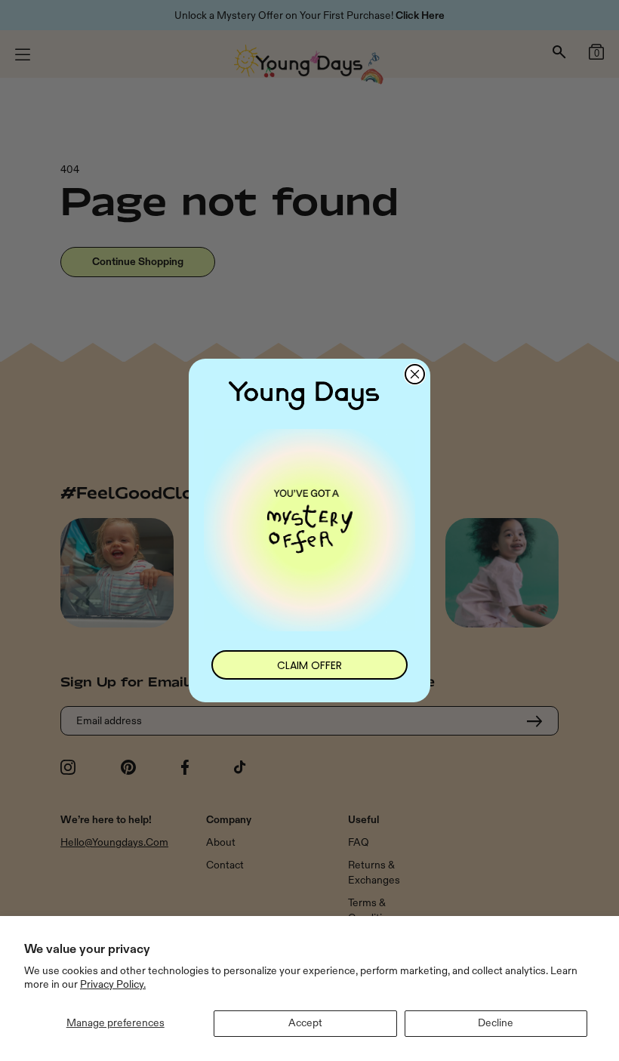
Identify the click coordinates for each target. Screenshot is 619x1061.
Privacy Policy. (113, 984)
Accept (305, 1022)
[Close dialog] (414, 374)
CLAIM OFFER (309, 665)
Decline (495, 1022)
